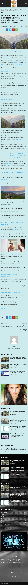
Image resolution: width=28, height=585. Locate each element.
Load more (13, 441)
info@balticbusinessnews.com (13, 567)
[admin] (2, 26)
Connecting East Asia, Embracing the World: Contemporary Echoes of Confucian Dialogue (18, 435)
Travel (6, 9)
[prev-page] (2, 378)
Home (2, 9)
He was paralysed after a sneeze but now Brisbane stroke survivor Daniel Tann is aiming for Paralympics (18, 420)
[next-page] (4, 378)
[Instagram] (12, 576)
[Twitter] (10, 29)
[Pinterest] (13, 29)
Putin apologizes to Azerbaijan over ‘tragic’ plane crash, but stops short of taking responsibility (22, 327)
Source (3, 308)
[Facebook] (7, 29)
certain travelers (16, 76)
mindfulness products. (17, 229)
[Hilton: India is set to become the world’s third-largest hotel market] (5, 373)
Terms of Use (17, 62)
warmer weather (9, 163)
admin (5, 26)
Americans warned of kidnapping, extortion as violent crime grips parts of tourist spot (18, 358)
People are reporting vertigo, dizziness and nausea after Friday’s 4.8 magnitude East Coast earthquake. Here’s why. (13, 449)
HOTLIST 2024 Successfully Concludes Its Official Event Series (6, 326)
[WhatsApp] (16, 29)
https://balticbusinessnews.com (14, 348)
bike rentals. (18, 263)
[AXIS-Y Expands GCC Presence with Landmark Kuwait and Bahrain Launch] (5, 428)
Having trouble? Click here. (7, 71)
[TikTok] (15, 576)
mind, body (19, 139)
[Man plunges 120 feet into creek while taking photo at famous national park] (5, 366)
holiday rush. (4, 179)
